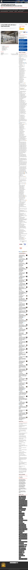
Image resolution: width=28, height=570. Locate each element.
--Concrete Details (21, 124)
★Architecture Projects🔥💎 (22, 172)
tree (20, 557)
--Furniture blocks (21, 71)
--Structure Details (21, 134)
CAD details (21, 513)
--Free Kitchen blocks (21, 94)
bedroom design (23, 510)
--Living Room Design (21, 189)
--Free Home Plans (21, 102)
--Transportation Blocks (21, 70)
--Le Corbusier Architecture (22, 166)
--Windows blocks (21, 73)
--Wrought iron (20, 199)
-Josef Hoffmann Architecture (22, 159)
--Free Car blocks (21, 108)
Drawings (21, 518)
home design (22, 525)
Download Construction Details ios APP (23, 43)
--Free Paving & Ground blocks (22, 113)
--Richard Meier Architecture (22, 168)
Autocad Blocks (22, 508)
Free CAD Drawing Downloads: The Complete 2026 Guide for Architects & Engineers (23, 434)
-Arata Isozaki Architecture (22, 142)
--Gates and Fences (21, 198)
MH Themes (18, 569)
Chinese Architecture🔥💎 (22, 238)
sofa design (21, 554)
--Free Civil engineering (21, 97)
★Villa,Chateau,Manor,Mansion (22, 206)
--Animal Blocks (21, 81)
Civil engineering (21, 192)
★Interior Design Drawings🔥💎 (22, 183)
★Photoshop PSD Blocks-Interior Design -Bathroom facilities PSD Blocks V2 (22, 480)
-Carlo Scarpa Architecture (22, 143)
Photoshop (20, 82)
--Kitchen (20, 64)
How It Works (11, 11)
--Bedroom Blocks (21, 72)
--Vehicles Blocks (21, 79)
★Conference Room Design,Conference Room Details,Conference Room (22, 230)
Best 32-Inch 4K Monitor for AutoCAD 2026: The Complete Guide (22, 431)
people (26, 544)
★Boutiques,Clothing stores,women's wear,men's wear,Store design (22, 225)
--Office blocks (20, 74)
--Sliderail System (21, 133)
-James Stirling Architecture (22, 158)
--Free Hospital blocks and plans (22, 86)
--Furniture (20, 65)
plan (25, 546)
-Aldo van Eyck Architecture (22, 151)
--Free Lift (20, 99)
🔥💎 (24, 29)
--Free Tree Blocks (21, 118)
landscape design (23, 536)
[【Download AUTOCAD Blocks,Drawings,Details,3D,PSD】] (14, 2)
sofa (23, 552)
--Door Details (20, 130)
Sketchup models (21, 237)
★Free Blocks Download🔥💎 (4, 11)
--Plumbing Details (21, 126)
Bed (19, 510)
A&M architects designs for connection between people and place (22, 455)
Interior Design (11, 28)
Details (20, 516)
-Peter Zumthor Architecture (22, 163)
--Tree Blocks (20, 80)
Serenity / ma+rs (21, 461)
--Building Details (21, 127)
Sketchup (20, 552)
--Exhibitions (20, 175)
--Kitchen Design (21, 188)
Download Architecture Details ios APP (22, 40)
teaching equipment (21, 555)
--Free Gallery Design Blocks (22, 85)
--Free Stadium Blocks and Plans (23, 89)
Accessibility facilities (22, 499)
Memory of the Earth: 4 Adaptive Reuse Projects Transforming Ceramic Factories (23, 472)
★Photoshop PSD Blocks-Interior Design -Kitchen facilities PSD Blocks (22, 486)
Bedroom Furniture (21, 66)
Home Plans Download (21, 196)
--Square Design (21, 203)
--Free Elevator (20, 98)
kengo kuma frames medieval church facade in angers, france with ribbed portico (22, 441)
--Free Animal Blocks (21, 107)
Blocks (20, 511)
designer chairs (21, 515)
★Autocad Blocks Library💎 (22, 63)
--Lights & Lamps (21, 68)
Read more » (2, 51)
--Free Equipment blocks (22, 93)
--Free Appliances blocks (22, 91)
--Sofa (19, 67)
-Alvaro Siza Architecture (22, 154)
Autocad (20, 507)
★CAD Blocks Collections (22, 171)
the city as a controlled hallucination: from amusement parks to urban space (22, 452)
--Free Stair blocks (21, 115)
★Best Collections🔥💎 (21, 54)
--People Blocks (21, 76)
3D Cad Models (20, 194)
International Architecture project (23, 120)
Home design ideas (7, 28)
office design (21, 543)
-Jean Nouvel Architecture (22, 144)
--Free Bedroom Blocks (21, 84)
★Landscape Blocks (21, 197)
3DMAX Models (21, 193)
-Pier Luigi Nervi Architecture (22, 147)
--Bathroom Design (21, 185)
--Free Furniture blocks (21, 106)
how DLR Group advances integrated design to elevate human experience (23, 445)
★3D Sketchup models (21, 195)
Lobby (20, 540)
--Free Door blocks (21, 109)
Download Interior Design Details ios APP (23, 49)
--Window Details (21, 135)
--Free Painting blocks (21, 112)
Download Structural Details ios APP (22, 46)
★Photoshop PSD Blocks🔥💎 (22, 176)
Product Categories (20, 11)
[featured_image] (9, 43)
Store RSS (21, 477)
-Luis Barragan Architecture (22, 145)
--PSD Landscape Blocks (22, 179)
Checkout (15, 11)
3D (19, 496)
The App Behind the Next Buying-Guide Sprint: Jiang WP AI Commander (23, 426)
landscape (20, 532)
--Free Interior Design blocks (22, 103)
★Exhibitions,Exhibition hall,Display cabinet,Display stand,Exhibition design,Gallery (23, 220)
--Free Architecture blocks (22, 104)
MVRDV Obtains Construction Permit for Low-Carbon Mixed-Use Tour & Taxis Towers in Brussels (23, 469)
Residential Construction (22, 549)
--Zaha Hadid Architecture (22, 170)
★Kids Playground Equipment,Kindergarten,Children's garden (23, 216)
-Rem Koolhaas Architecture (22, 148)
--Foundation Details (21, 131)
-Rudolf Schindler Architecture (22, 150)
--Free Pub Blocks (21, 88)
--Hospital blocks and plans (22, 77)
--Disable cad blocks (21, 75)
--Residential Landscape (21, 201)
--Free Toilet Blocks (21, 117)
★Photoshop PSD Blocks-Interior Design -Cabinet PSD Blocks (22, 489)
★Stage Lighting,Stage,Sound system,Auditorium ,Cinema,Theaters (22, 205)
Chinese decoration (21, 239)
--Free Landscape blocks (22, 111)
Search (26, 24)
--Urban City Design (21, 202)
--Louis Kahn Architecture (22, 167)
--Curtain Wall (20, 129)
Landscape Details (23, 538)
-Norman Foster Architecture (22, 161)
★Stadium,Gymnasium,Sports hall (23, 208)
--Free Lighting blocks (21, 95)
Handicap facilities (21, 523)
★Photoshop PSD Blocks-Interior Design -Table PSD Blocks (22, 492)
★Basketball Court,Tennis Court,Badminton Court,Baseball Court (23, 222)
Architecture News (3, 28)
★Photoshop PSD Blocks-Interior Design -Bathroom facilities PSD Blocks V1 (22, 483)
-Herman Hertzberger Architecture (23, 156)
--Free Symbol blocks (21, 116)
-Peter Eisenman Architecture (22, 162)
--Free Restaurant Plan (21, 100)
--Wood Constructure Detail (22, 136)
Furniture (20, 521)
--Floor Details (20, 125)
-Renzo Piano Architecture (22, 149)
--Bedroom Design (21, 186)
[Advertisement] (14, 18)
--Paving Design (21, 190)
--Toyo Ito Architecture (21, 169)
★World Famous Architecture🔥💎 (23, 140)
